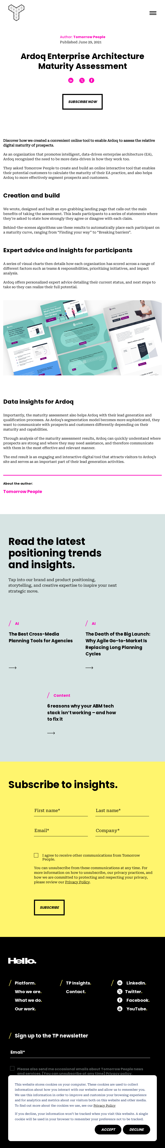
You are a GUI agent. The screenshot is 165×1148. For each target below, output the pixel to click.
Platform (25, 983)
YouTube (137, 1009)
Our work (25, 1009)
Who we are (28, 992)
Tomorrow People (89, 36)
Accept (108, 1129)
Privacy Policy (104, 1105)
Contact (76, 992)
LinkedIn (136, 983)
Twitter (133, 992)
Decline (136, 1129)
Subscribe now (82, 101)
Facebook (138, 1000)
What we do (28, 1000)
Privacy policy (118, 1073)
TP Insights (78, 983)
